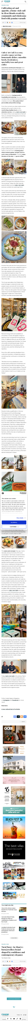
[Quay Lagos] (14, 810)
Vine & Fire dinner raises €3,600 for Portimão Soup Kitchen (9, 909)
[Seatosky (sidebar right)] (14, 750)
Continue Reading (14, 998)
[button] (2, 1)
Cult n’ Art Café (20, 112)
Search (23, 721)
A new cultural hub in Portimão (10, 709)
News (21, 911)
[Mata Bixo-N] (14, 780)
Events (22, 918)
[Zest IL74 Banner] (14, 850)
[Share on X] (7, 22)
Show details (20, 518)
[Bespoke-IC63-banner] (14, 795)
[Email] (10, 22)
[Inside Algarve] (7, 1)
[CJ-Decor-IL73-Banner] (14, 870)
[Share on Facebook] (5, 22)
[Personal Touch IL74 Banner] (14, 895)
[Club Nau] (14, 765)
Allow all (14, 522)
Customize (13, 526)
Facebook (15, 700)
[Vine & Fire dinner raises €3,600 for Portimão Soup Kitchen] (23, 909)
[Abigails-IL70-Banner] (14, 886)
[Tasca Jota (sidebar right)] (14, 734)
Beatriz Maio (7, 26)
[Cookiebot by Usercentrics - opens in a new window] (20, 493)
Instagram (6, 700)
